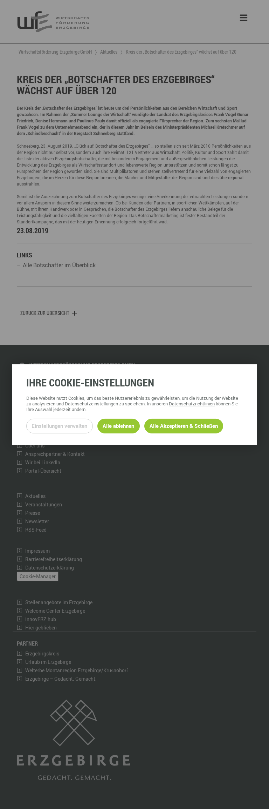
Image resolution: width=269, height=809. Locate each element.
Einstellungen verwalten (59, 425)
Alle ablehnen (118, 425)
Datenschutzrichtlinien (192, 403)
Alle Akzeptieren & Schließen (184, 425)
